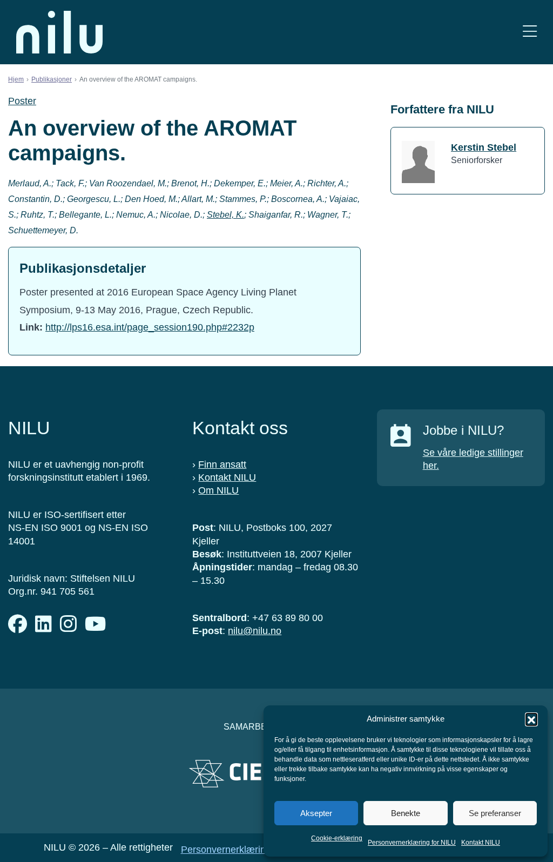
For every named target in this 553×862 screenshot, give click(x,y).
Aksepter (316, 813)
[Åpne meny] (530, 32)
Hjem (16, 79)
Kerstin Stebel (483, 147)
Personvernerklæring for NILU (412, 842)
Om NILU (218, 490)
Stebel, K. (225, 214)
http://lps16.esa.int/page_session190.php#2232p (149, 327)
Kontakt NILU (480, 842)
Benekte (405, 813)
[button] (531, 718)
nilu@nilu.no (254, 630)
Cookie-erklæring (336, 838)
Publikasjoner (51, 79)
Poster (22, 101)
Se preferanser (495, 813)
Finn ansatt (222, 464)
